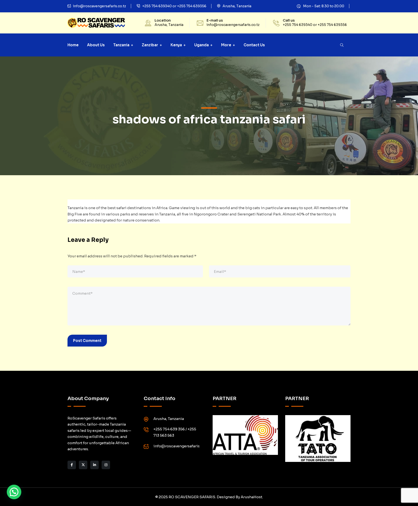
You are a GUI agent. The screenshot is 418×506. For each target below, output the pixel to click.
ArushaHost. (252, 497)
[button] (14, 492)
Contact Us (254, 45)
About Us (96, 45)
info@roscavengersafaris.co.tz (99, 6)
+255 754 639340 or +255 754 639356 (174, 6)
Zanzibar (150, 45)
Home (73, 45)
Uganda (201, 45)
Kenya (176, 45)
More (226, 45)
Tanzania (121, 45)
